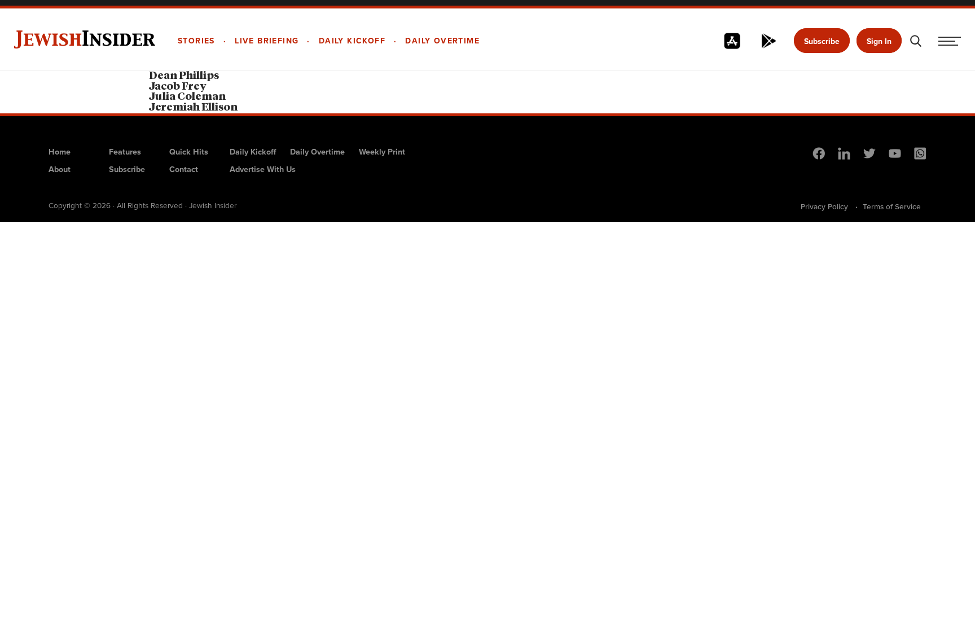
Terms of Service (892, 206)
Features (125, 152)
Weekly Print (382, 152)
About (60, 169)
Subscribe (822, 41)
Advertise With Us (263, 169)
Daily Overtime (317, 152)
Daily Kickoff (253, 152)
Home (60, 152)
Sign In (879, 41)
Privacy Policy (824, 206)
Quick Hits (188, 152)
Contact (183, 169)
